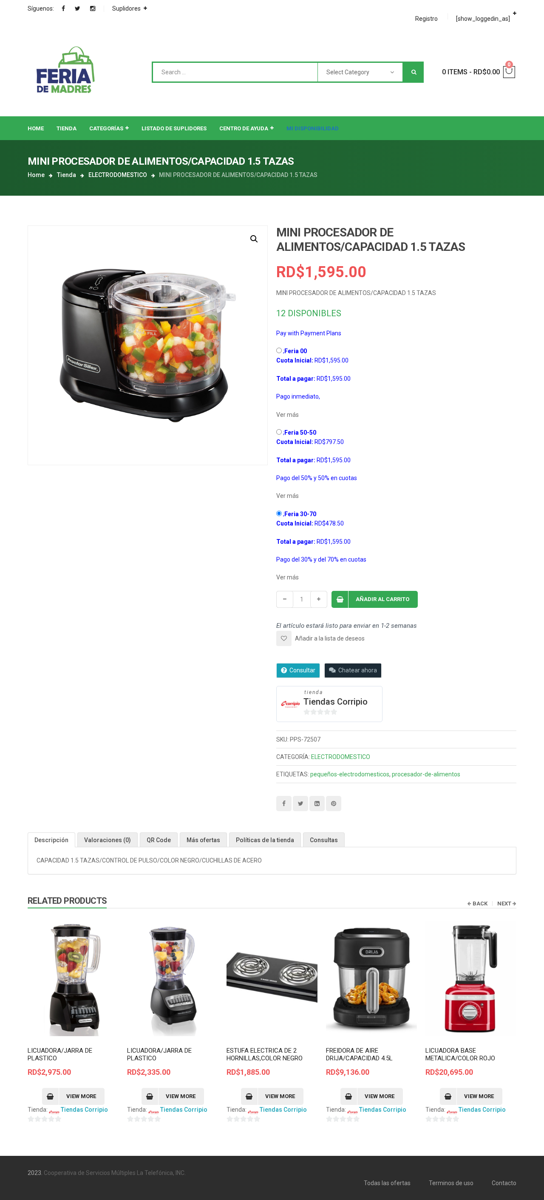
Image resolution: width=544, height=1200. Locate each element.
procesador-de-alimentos (426, 774)
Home (36, 174)
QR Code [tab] (159, 840)
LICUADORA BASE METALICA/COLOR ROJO (460, 1054)
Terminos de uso (451, 1183)
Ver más (287, 414)
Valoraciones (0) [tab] (107, 840)
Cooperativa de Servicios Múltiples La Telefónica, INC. (115, 1172)
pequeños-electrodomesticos (349, 774)
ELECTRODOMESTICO (117, 174)
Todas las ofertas (387, 1183)
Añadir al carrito (382, 599)
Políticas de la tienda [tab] (265, 840)
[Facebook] (63, 8)
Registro (426, 18)
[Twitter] (77, 8)
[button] (254, 239)
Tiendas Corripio (335, 702)
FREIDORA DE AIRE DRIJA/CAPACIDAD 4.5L (359, 1054)
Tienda (66, 174)
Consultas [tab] (324, 840)
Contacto (504, 1183)
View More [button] (81, 1096)
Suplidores (126, 8)
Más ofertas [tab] (203, 840)
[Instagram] (92, 8)
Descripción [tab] (51, 840)
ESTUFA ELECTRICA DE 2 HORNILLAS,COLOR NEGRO (265, 1054)
